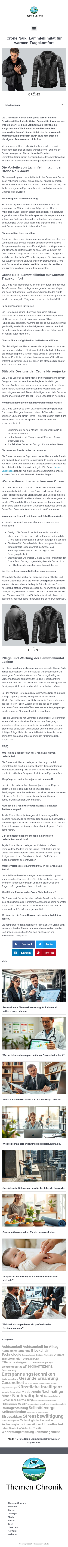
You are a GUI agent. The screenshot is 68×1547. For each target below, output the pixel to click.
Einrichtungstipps (43, 1362)
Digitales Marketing (44, 1355)
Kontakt (12, 1531)
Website (12, 1534)
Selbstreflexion (14, 1412)
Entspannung (9, 1370)
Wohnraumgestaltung (18, 1432)
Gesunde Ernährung (38, 1378)
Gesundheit (13, 1382)
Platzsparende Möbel (13, 1404)
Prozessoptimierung (34, 1404)
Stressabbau (12, 1416)
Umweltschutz (53, 1424)
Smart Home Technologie (37, 1412)
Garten (11, 1510)
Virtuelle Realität (31, 1428)
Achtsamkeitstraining (16, 1350)
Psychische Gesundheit (55, 1404)
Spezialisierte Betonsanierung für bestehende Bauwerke (34, 1188)
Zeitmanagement (47, 1432)
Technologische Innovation (36, 1420)
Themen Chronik (17, 1503)
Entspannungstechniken (28, 1374)
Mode (11, 1439)
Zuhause (12, 1506)
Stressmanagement (10, 1421)
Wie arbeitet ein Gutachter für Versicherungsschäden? (32, 1099)
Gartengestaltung (10, 1379)
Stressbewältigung (43, 1416)
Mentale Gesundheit (11, 1392)
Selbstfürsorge (42, 1408)
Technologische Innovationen (22, 1424)
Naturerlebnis (52, 1396)
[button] (34, 28)
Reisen (11, 1520)
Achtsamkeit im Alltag (40, 1347)
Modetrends (31, 1391)
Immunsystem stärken (48, 1383)
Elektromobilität (12, 1366)
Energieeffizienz (37, 1366)
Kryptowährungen (9, 1388)
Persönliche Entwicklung (17, 1399)
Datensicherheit (28, 1355)
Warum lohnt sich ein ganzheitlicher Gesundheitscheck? (34, 1055)
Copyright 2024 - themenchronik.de (34, 1544)
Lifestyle (12, 1513)
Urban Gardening (11, 1428)
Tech (10, 1524)
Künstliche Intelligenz (39, 1387)
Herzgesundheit (31, 1383)
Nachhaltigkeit (28, 1395)
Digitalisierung (31, 1358)
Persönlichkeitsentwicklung (44, 1400)
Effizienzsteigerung (17, 1362)
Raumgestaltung (15, 1408)
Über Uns (13, 1527)
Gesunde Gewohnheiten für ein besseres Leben (29, 1232)
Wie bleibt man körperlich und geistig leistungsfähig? (32, 1143)
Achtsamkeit (12, 1347)
